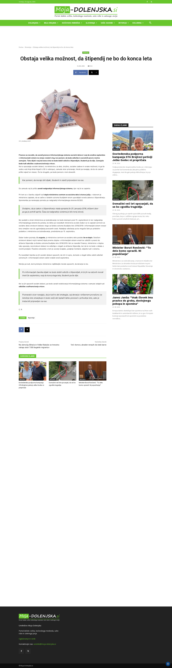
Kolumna (137, 23)
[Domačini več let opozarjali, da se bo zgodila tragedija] (62, 371)
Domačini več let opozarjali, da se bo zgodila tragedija (132, 205)
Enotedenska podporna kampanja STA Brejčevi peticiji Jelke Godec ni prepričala (31, 385)
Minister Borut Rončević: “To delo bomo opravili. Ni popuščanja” (131, 251)
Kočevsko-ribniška (71, 23)
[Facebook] (147, 2)
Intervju (122, 23)
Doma (21, 47)
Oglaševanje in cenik (27, 639)
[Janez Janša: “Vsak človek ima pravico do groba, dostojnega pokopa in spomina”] (132, 284)
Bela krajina (50, 23)
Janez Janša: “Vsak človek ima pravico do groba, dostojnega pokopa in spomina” (132, 300)
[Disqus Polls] (63, 432)
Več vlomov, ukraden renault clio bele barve (88, 345)
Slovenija (90, 23)
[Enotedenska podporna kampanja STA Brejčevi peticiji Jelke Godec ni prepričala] (32, 371)
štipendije (31, 318)
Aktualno (22, 379)
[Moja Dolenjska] (86, 11)
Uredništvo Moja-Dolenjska (30, 625)
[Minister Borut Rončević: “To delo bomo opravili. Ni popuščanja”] (92, 371)
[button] (150, 23)
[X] (151, 2)
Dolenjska (33, 23)
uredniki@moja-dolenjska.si (45, 644)
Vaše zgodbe (107, 23)
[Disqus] (62, 498)
